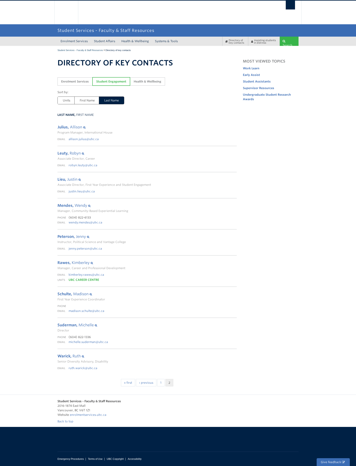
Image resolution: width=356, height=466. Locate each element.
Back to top (65, 421)
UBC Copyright (115, 459)
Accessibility (135, 459)
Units (66, 100)
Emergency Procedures (70, 459)
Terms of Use (95, 459)
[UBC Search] (290, 5)
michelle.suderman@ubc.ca (88, 342)
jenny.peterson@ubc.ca (85, 248)
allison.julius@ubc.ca (84, 139)
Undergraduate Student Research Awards (267, 97)
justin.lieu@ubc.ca (82, 191)
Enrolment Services (74, 41)
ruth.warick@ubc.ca (83, 368)
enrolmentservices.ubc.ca (88, 414)
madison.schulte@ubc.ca (86, 311)
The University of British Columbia (66, 12)
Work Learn (251, 68)
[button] (84, 127)
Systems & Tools (166, 41)
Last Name (111, 100)
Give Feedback (331, 462)
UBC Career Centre (84, 279)
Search (287, 45)
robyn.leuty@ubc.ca (83, 165)
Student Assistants (257, 81)
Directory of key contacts (236, 41)
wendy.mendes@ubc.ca (85, 222)
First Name (87, 100)
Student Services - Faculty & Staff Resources (80, 50)
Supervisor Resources (258, 88)
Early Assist (251, 75)
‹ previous (146, 382)
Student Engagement (111, 81)
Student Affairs (104, 41)
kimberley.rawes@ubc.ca (86, 274)
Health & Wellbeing (135, 41)
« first (128, 382)
